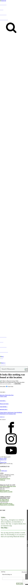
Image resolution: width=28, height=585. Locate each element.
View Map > (4, 527)
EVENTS (7, 48)
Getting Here (10, 395)
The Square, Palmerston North (8, 486)
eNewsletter (3, 386)
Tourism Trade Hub (14, 412)
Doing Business (13, 305)
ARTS (21, 48)
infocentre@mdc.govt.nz (6, 503)
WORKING (18, 220)
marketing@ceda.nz (5, 478)
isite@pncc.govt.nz (4, 490)
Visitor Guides (3, 396)
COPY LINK (19, 583)
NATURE (12, 48)
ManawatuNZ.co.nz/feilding (7, 504)
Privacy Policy (3, 458)
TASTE (24, 48)
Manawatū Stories (4, 403)
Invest (8, 305)
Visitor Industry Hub (5, 412)
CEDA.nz (2, 480)
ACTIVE (17, 48)
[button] (16, 82)
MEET (1, 305)
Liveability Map (7, 222)
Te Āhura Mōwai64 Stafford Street (4, 500)
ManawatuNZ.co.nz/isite (6, 491)
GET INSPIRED (2, 48)
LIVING (2, 220)
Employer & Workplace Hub (9, 413)
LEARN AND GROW (9, 220)
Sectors (5, 305)
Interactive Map (3, 395)
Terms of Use (3, 459)
